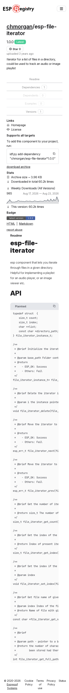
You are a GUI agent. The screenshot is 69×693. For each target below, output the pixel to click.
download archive (18, 167)
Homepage (18, 125)
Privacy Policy (51, 682)
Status (62, 680)
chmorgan (20, 26)
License (16, 129)
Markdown (26, 224)
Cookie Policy (28, 682)
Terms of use (40, 684)
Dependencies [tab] (33, 87)
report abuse (14, 229)
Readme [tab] (34, 79)
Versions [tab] (33, 111)
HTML (11, 224)
